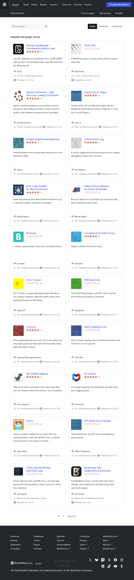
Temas (36, 540)
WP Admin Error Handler (97, 420)
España (38, 563)
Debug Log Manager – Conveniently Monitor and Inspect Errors (40, 47)
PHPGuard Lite (92, 280)
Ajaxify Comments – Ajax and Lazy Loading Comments (42, 94)
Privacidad (15, 549)
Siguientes (72, 516)
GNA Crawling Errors (95, 327)
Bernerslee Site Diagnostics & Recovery (97, 469)
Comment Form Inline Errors (99, 233)
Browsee (31, 233)
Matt (106, 540)
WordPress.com (111, 536)
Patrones (37, 549)
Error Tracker (33, 280)
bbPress (107, 545)
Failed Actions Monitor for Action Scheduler (96, 187)
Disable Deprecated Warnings (43, 139)
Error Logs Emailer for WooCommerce (37, 187)
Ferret (29, 420)
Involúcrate (85, 536)
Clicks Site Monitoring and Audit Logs (38, 469)
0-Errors (31, 327)
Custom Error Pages (95, 92)
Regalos (84, 549)
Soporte (60, 540)
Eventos (83, 540)
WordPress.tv (64, 549)
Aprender (61, 536)
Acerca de (14, 536)
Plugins (37, 545)
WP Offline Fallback (37, 373)
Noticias (13, 540)
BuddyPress (109, 549)
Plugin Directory (17, 13)
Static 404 (90, 45)
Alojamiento (15, 545)
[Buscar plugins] (46, 26)
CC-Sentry (90, 373)
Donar (83, 545)
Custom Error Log (94, 139)
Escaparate (38, 536)
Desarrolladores (64, 545)
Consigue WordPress (119, 4)
